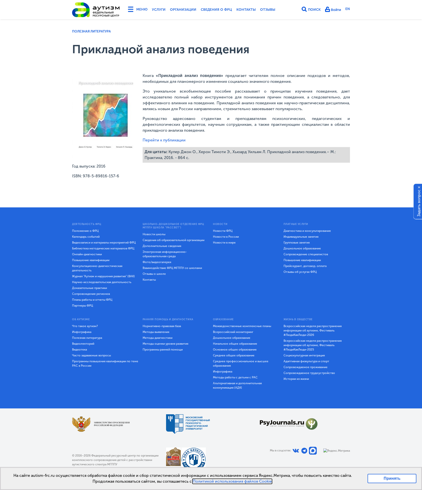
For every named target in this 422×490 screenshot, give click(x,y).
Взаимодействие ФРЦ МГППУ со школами (172, 268)
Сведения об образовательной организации (173, 240)
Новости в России (226, 236)
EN (347, 9)
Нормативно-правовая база (162, 326)
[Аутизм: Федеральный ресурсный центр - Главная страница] (96, 10)
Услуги (159, 10)
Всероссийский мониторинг (233, 332)
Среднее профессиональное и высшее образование (240, 363)
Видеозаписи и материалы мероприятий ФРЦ (104, 242)
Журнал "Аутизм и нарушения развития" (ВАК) (103, 276)
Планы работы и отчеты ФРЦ (92, 299)
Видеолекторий (83, 343)
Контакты (246, 10)
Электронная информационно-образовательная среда (165, 254)
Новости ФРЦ (222, 231)
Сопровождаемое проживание (305, 367)
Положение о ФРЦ (85, 231)
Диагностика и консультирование (307, 231)
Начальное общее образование (235, 343)
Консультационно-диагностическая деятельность (97, 268)
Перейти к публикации (164, 140)
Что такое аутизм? (85, 326)
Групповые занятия (297, 242)
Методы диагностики (157, 338)
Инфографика (81, 332)
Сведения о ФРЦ (216, 10)
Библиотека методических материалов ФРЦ (103, 248)
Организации (183, 10)
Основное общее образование (235, 349)
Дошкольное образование (302, 248)
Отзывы (267, 10)
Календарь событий (86, 236)
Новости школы (154, 234)
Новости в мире (224, 242)
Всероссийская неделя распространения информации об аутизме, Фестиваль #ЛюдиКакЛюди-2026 (313, 330)
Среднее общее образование (233, 355)
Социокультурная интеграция (304, 355)
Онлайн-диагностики (87, 254)
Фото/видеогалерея (157, 262)
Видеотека (79, 349)
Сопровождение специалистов (306, 254)
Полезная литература (91, 31)
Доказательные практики (89, 288)
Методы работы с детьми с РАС (235, 377)
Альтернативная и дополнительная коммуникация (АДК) (237, 385)
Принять (392, 478)
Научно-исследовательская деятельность (101, 282)
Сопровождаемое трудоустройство (309, 373)
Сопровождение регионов (91, 294)
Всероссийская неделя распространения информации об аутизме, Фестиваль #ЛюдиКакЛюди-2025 (313, 345)
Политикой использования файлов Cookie (232, 481)
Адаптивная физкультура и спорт (306, 361)
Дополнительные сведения (162, 246)
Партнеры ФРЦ (82, 305)
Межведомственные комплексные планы (242, 326)
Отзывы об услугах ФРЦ (300, 272)
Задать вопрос (419, 203)
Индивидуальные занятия (301, 236)
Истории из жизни (296, 379)
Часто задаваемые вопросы (91, 355)
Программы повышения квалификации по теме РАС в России (105, 363)
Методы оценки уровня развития (165, 343)
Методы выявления (156, 332)
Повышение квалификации (90, 260)
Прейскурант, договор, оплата (305, 266)
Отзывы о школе (154, 274)
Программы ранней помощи (163, 349)
